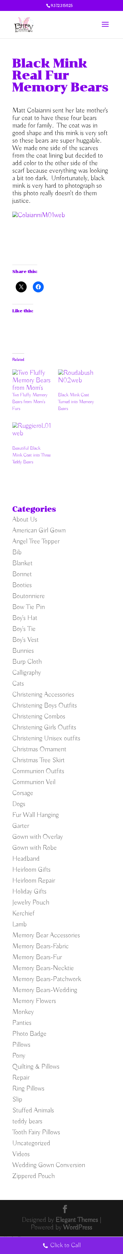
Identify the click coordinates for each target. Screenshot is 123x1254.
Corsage (22, 793)
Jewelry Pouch (30, 902)
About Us (24, 519)
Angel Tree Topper (35, 541)
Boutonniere (28, 596)
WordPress (77, 1227)
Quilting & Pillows (35, 1066)
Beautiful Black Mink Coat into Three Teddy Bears (31, 455)
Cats (18, 683)
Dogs (18, 804)
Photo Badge (29, 1034)
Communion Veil (33, 782)
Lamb (19, 924)
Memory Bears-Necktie (43, 968)
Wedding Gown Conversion (48, 1165)
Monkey (23, 1012)
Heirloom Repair (33, 880)
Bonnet (22, 574)
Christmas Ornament (39, 749)
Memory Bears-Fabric (40, 946)
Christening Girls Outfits (44, 727)
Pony (18, 1056)
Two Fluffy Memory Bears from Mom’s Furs (29, 402)
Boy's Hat (24, 618)
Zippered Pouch (33, 1176)
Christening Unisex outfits (46, 738)
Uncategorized (31, 1143)
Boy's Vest (25, 640)
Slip (17, 1099)
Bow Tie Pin (28, 607)
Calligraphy (26, 673)
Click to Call (65, 1245)
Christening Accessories (43, 694)
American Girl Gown (39, 530)
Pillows (21, 1045)
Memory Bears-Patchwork (46, 979)
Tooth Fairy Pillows (36, 1132)
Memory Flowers (34, 1001)
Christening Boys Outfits (44, 705)
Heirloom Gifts (31, 870)
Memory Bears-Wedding (44, 990)
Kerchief (23, 913)
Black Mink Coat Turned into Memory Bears (76, 402)
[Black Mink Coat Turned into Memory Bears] (77, 380)
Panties (21, 1023)
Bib (17, 552)
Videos (21, 1154)
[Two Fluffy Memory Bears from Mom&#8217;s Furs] (31, 380)
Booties (22, 585)
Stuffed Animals (33, 1110)
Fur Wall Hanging (35, 815)
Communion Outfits (38, 771)
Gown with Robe (34, 848)
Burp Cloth (27, 662)
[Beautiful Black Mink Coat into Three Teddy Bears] (31, 433)
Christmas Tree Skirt (38, 760)
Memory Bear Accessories (46, 935)
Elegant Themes (77, 1220)
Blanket (22, 563)
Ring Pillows (28, 1088)
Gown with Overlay (37, 837)
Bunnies (23, 651)
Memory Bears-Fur (37, 957)
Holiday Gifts (29, 891)
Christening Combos (38, 716)
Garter (20, 826)
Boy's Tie (24, 629)
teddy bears (27, 1121)
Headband (26, 859)
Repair (20, 1077)
